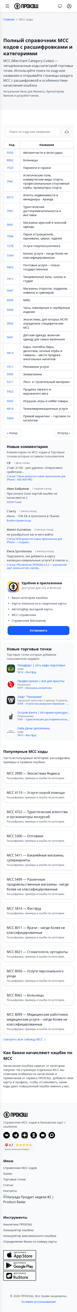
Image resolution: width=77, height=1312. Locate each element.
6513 (10, 197)
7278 (10, 246)
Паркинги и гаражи (37, 168)
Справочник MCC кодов (20, 1168)
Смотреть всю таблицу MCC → (24, 1039)
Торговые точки (14, 1179)
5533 (10, 153)
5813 (10, 353)
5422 (10, 391)
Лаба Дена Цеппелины (33, 728)
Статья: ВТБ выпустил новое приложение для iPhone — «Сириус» (34, 540)
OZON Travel (14, 502)
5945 (10, 401)
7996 (10, 236)
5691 (10, 225)
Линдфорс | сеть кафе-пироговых (41, 665)
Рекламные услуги (36, 367)
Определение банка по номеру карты (30, 1241)
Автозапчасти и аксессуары (43, 153)
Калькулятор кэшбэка (18, 1230)
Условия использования (38, 1302)
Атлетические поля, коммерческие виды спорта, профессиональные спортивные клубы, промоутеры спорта (46, 181)
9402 (10, 267)
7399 (10, 255)
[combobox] (33, 131)
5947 (10, 290)
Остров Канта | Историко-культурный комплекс (43, 712)
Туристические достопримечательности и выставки (42, 211)
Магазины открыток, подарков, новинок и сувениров (45, 290)
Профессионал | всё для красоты (40, 681)
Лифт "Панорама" (30, 697)
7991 (10, 211)
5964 (10, 418)
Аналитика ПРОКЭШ (17, 1224)
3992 (10, 323)
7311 (10, 367)
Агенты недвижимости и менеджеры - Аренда (40, 197)
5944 (10, 310)
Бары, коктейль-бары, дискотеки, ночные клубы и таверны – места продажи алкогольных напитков (42, 353)
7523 (10, 168)
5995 (10, 374)
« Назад (12, 433)
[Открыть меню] (7, 6)
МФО (26, 300)
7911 (10, 279)
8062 (10, 160)
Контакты (10, 1191)
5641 (10, 337)
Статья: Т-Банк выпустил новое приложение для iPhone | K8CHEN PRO (36, 478)
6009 (10, 300)
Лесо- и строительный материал (46, 382)
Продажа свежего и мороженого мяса (37, 391)
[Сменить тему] (60, 6)
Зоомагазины (32, 374)
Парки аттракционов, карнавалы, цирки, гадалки (42, 236)
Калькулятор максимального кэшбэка (29, 1236)
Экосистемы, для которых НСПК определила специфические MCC (45, 323)
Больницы (30, 160)
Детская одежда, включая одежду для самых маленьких (44, 337)
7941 (10, 181)
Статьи (8, 1185)
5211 (10, 382)
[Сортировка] (66, 131)
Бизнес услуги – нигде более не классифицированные (45, 255)
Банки (7, 1173)
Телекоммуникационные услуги (45, 409)
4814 (10, 409)
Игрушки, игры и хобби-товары (45, 401)
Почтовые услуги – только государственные (41, 267)
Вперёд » (63, 433)
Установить (38, 630)
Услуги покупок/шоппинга (41, 246)
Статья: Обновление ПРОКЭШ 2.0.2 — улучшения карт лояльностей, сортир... (37, 566)
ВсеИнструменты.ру (19, 520)
